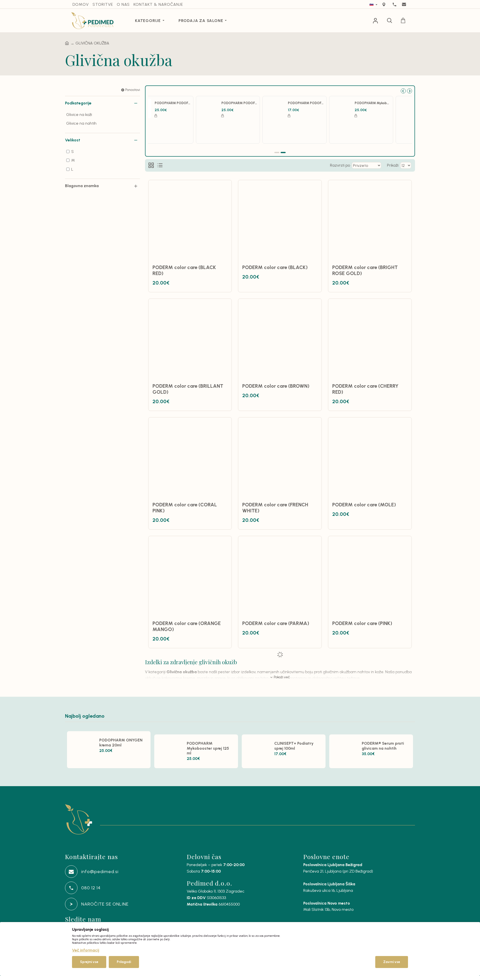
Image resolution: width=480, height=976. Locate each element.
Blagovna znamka (82, 185)
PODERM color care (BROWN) (276, 386)
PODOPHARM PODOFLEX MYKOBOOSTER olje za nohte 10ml (324, 103)
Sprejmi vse (89, 962)
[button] (403, 90)
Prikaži (392, 165)
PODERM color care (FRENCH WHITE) (275, 508)
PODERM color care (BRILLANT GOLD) (187, 389)
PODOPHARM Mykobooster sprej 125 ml (208, 748)
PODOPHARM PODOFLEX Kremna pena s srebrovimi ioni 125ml (258, 103)
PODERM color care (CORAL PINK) (184, 508)
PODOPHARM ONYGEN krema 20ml (120, 742)
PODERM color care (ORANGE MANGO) (186, 626)
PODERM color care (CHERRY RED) (365, 389)
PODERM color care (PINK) (362, 623)
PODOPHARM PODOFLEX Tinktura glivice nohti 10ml (391, 103)
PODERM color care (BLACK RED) (184, 270)
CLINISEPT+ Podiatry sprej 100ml (294, 745)
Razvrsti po (340, 165)
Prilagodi (124, 962)
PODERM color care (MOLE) (364, 505)
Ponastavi (132, 90)
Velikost (72, 140)
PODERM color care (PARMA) (275, 623)
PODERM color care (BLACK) (275, 267)
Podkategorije (78, 103)
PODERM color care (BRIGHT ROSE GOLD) (365, 270)
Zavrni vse (391, 962)
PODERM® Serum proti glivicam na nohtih (191, 103)
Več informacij (85, 950)
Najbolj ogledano (84, 716)
